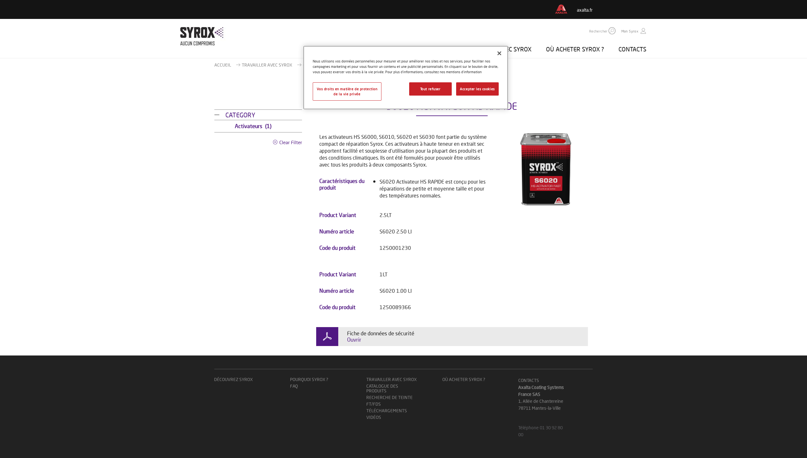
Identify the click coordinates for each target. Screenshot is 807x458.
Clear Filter (290, 142)
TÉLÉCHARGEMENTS (386, 410)
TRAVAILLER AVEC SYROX (267, 65)
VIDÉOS (373, 417)
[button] (612, 30)
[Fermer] (499, 53)
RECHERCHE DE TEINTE (389, 397)
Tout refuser (430, 89)
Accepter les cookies (477, 89)
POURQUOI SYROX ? (309, 379)
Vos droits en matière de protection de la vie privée (347, 91)
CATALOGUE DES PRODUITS (382, 388)
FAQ (294, 386)
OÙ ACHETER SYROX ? (575, 49)
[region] (405, 77)
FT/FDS (373, 404)
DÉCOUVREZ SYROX (233, 379)
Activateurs (253, 126)
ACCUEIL (222, 65)
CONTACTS (632, 49)
